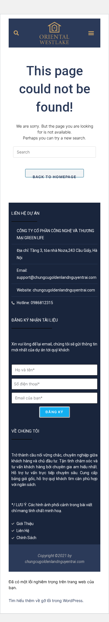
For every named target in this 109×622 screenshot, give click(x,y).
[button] (16, 33)
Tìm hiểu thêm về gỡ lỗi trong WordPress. (46, 600)
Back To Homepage (55, 176)
